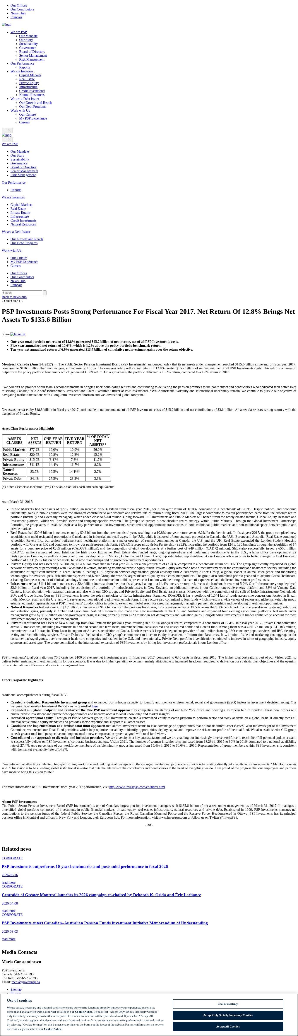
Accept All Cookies (228, 1026)
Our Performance (22, 63)
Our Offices (18, 5)
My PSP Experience (33, 118)
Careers (24, 122)
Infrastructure (28, 87)
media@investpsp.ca (26, 982)
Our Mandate (28, 36)
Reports (24, 67)
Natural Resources (32, 95)
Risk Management (31, 59)
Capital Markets (30, 75)
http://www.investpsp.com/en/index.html (137, 787)
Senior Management (33, 55)
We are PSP (18, 32)
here (95, 706)
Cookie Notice (83, 1011)
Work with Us (20, 110)
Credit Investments (32, 91)
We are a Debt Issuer (24, 99)
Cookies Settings (228, 1004)
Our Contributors (22, 9)
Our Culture (27, 114)
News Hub (18, 13)
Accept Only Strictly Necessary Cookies (228, 1015)
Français (16, 17)
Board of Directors (32, 51)
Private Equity (29, 83)
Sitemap (16, 989)
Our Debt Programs (32, 106)
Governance (27, 47)
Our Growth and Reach (35, 102)
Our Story (26, 40)
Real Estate (27, 79)
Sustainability (28, 44)
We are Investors (21, 71)
